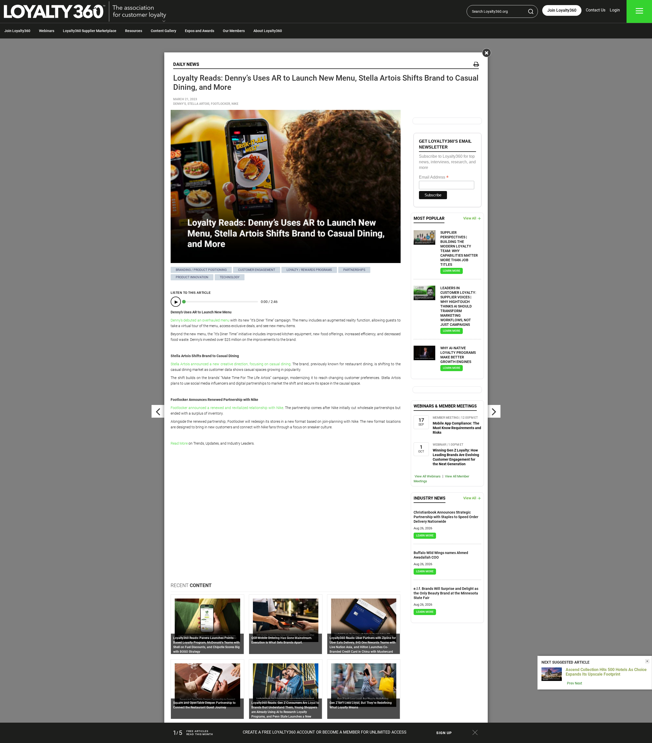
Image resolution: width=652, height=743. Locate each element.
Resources (133, 31)
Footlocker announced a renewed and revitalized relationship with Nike (227, 408)
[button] (164, 22)
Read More (179, 443)
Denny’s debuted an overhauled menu (200, 320)
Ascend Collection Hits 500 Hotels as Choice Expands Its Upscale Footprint (606, 672)
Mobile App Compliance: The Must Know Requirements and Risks (457, 427)
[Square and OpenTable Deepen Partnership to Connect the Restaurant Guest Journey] (207, 685)
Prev (570, 683)
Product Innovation (192, 277)
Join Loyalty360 (17, 31)
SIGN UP (444, 733)
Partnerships (354, 270)
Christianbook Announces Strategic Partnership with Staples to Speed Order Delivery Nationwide (446, 516)
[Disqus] (286, 517)
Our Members (234, 31)
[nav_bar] (639, 11)
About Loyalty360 (267, 31)
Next (578, 683)
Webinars (46, 31)
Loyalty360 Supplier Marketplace (89, 31)
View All (469, 218)
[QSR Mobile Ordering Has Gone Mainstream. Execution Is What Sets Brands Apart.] (285, 620)
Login (615, 10)
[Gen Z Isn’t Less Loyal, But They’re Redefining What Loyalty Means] (364, 685)
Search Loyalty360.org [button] (490, 11)
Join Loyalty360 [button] (561, 10)
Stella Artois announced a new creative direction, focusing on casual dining (231, 364)
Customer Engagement (256, 270)
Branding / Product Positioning (201, 270)
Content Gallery (163, 31)
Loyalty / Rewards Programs (309, 270)
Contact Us (595, 10)
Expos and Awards (199, 31)
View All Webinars (428, 476)
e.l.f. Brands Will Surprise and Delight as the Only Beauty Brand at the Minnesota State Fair (446, 593)
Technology (229, 277)
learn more (451, 270)
